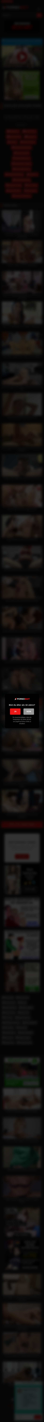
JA (15, 712)
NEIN (29, 712)
